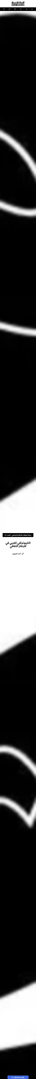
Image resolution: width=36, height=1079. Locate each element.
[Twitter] (9, 9)
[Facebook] (4, 9)
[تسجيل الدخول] (26, 9)
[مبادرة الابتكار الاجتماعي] (18, 4)
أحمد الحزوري (16, 553)
